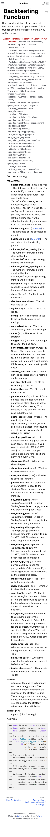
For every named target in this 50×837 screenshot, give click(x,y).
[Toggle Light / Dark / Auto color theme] (44, 3)
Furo (40, 816)
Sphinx (19, 816)
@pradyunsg (31, 816)
